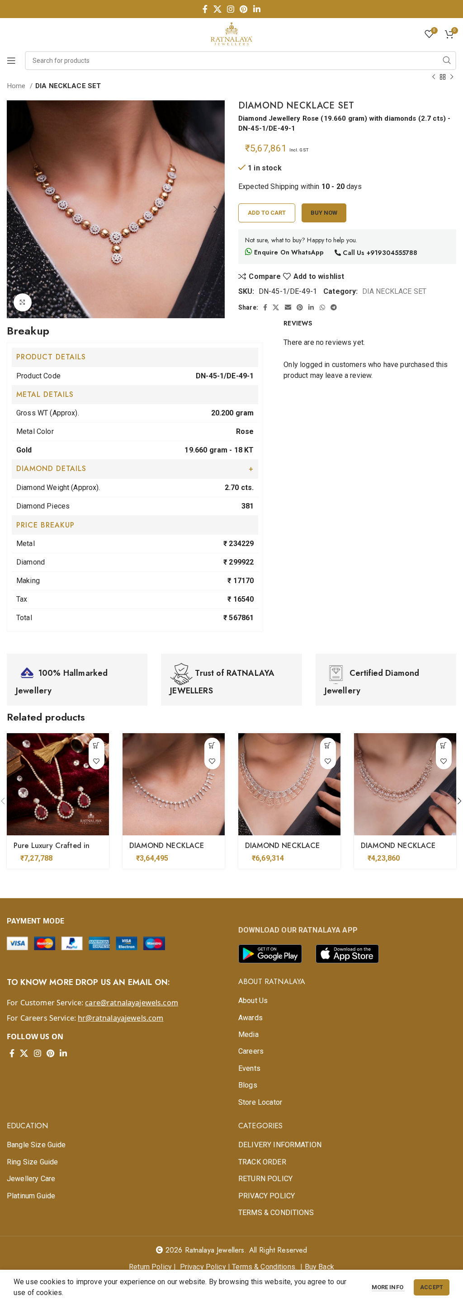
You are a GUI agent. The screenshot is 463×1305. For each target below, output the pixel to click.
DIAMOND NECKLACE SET (166, 850)
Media (248, 1034)
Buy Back (319, 1267)
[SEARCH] (446, 60)
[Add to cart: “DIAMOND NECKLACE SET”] (212, 746)
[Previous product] (433, 76)
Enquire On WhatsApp (288, 252)
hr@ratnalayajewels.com (120, 1018)
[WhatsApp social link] (322, 307)
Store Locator (260, 1102)
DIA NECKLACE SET (68, 86)
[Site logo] (231, 33)
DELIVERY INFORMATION (279, 1144)
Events (249, 1068)
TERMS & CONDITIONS (276, 1212)
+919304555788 (392, 252)
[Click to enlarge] (23, 302)
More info (388, 1287)
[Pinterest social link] (243, 9)
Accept (431, 1287)
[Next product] (451, 76)
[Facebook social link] (205, 9)
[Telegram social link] (334, 307)
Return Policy (150, 1267)
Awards (250, 1017)
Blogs (247, 1085)
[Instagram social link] (230, 9)
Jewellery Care (31, 1178)
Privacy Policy (203, 1267)
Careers (251, 1051)
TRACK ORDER (262, 1162)
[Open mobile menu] (11, 61)
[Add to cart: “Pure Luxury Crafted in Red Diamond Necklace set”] (96, 746)
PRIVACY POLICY (266, 1196)
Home (17, 86)
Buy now (324, 212)
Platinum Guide (31, 1196)
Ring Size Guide (32, 1162)
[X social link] (217, 9)
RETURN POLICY (265, 1178)
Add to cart (267, 212)
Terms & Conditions (263, 1267)
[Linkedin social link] (256, 9)
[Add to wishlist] (96, 761)
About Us (253, 1000)
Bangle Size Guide (36, 1144)
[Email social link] (288, 307)
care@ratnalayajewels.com (131, 1003)
